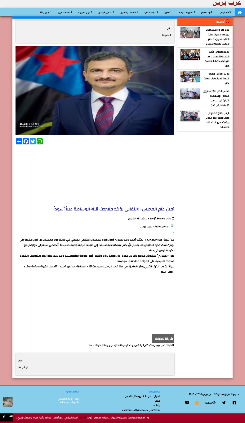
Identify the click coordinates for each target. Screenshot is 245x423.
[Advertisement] (95, 174)
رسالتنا (208, 403)
